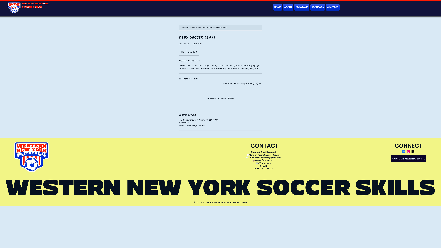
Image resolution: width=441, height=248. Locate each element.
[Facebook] (403, 151)
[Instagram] (408, 151)
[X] (412, 151)
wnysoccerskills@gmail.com (268, 157)
